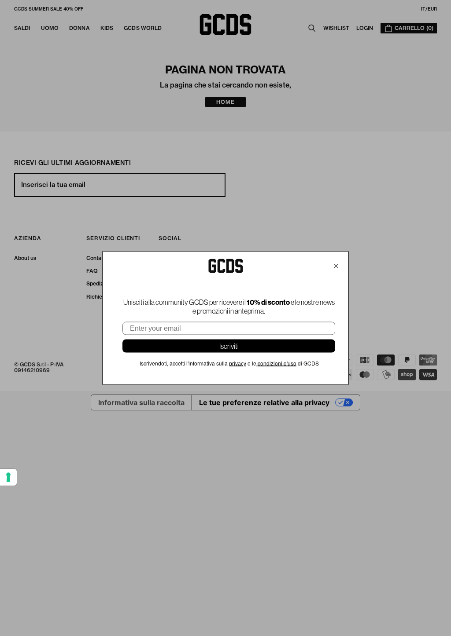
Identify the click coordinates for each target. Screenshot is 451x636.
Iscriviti (229, 346)
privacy (237, 364)
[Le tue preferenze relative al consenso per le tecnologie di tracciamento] (8, 477)
